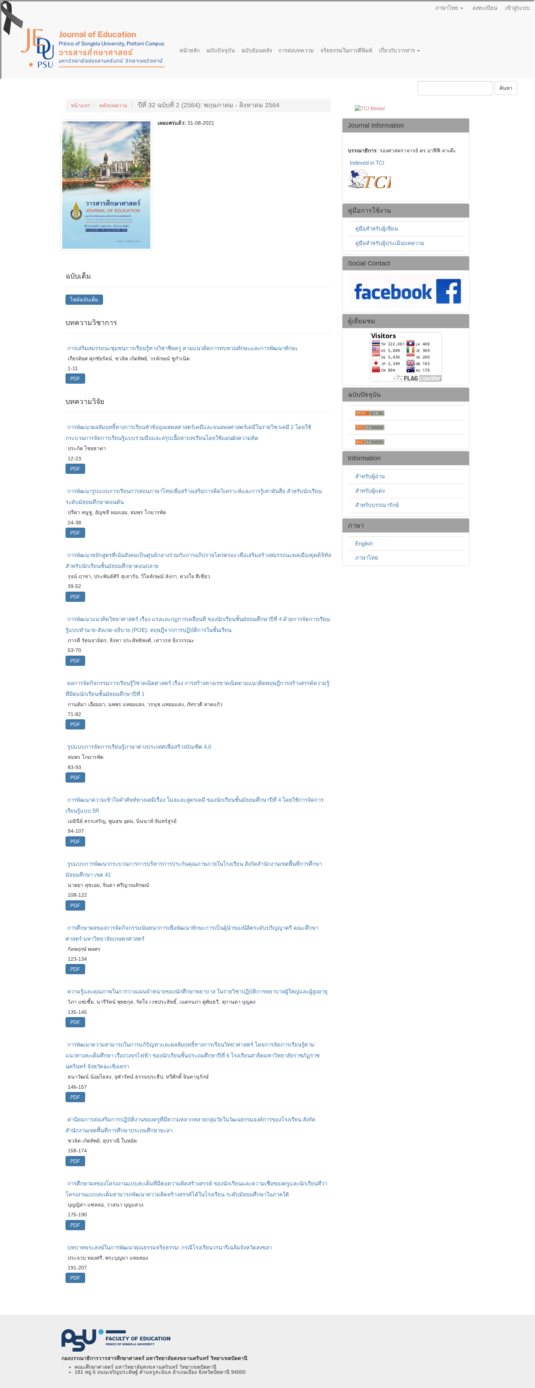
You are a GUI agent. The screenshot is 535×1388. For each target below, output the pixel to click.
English (364, 543)
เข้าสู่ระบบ (517, 8)
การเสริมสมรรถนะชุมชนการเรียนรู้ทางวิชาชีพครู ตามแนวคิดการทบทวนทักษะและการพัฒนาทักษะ (182, 348)
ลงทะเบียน (484, 8)
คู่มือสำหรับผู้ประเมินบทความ (389, 243)
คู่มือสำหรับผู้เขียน (376, 228)
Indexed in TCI (367, 163)
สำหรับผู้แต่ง (370, 491)
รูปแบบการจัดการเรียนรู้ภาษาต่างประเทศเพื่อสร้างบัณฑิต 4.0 (139, 747)
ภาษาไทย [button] (447, 8)
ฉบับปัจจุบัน (220, 50)
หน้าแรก (80, 105)
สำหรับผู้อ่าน (370, 476)
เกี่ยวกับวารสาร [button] (397, 50)
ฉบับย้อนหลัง (256, 50)
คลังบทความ (113, 105)
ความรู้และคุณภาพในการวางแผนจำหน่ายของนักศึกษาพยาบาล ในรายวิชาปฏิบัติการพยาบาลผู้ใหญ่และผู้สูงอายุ (197, 991)
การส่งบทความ (296, 50)
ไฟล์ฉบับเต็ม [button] (84, 300)
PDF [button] (75, 378)
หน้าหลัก (189, 50)
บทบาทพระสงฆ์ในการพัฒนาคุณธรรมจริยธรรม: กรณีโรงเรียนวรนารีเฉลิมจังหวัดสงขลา (169, 1247)
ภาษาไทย (366, 558)
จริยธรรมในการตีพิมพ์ (346, 50)
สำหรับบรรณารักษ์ (377, 505)
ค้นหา (505, 88)
